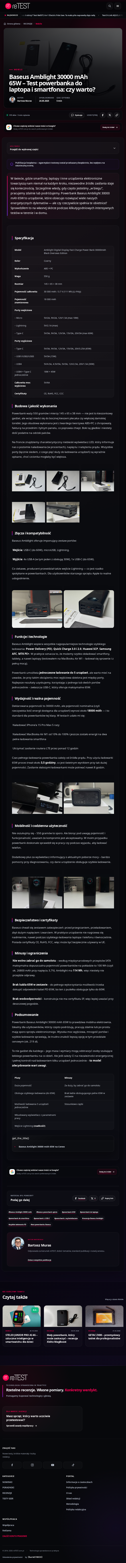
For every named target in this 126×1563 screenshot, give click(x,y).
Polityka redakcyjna (76, 1509)
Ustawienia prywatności (12, 1557)
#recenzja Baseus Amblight (92, 1218)
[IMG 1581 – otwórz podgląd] (63, 478)
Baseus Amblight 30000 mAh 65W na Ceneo (42, 1146)
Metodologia (72, 1504)
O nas (69, 1493)
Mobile (39, 23)
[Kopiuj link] (117, 115)
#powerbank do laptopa (89, 1212)
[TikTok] (72, 1465)
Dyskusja (78, 115)
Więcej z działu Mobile (114, 1299)
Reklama (6, 1530)
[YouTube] (52, 1465)
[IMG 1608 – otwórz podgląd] (37, 796)
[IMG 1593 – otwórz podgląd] (37, 606)
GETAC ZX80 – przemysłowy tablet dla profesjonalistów (104, 1336)
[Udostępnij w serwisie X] (110, 115)
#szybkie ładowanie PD (17, 1224)
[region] (63, 321)
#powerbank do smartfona (19, 1218)
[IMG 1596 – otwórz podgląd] (89, 796)
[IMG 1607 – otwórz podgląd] (37, 890)
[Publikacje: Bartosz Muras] (17, 1249)
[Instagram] (32, 1465)
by (34, 1557)
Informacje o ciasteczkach (79, 1482)
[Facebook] (12, 1465)
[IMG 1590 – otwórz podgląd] (89, 606)
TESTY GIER (7, 1498)
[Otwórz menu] (117, 6)
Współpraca (8, 1525)
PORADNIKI (8, 1487)
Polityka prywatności (76, 1487)
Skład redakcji (73, 1498)
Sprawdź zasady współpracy (19, 1425)
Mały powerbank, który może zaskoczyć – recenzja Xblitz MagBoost (62, 1338)
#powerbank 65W (68, 1212)
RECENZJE (28, 23)
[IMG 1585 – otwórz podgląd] (89, 890)
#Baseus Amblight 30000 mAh (20, 1212)
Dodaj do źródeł (108, 127)
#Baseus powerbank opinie (46, 1212)
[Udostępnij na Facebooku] (103, 115)
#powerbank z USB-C (42, 1218)
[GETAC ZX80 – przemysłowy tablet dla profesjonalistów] (104, 1316)
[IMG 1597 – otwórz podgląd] (28, 510)
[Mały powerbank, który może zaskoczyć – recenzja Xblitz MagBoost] (63, 1316)
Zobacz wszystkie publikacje (39, 1260)
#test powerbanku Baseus (41, 1224)
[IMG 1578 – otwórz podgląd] (28, 478)
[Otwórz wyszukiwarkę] (109, 6)
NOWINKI (7, 1482)
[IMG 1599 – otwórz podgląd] (63, 510)
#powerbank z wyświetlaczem (66, 1218)
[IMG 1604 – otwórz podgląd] (97, 478)
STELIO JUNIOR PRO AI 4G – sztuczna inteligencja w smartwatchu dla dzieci (21, 1338)
